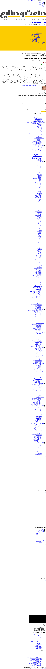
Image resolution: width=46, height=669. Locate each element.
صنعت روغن (41, 412)
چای (41, 639)
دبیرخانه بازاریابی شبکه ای (37, 653)
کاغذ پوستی (39, 233)
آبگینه (40, 162)
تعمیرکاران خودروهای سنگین (36, 129)
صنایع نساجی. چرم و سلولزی (38, 363)
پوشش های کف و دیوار (37, 273)
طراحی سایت (43, 668)
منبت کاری (39, 250)
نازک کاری (40, 254)
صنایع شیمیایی (41, 301)
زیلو (41, 202)
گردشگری (40, 542)
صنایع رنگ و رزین (38, 305)
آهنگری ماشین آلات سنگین (37, 123)
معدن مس (40, 452)
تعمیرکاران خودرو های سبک (36, 128)
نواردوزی (40, 263)
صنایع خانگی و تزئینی (38, 143)
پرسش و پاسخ (41, 46)
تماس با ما (42, 8)
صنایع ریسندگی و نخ (38, 369)
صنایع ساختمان (41, 264)
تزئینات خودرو (39, 126)
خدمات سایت (41, 26)
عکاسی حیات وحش (38, 420)
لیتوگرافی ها (39, 159)
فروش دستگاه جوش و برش (36, 404)
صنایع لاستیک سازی (38, 308)
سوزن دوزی (39, 216)
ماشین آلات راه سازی (37, 356)
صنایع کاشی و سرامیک (37, 287)
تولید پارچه (40, 638)
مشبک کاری (39, 245)
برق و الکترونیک (39, 269)
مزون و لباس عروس (38, 441)
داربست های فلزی (38, 276)
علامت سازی (39, 221)
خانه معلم (40, 351)
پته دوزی (40, 171)
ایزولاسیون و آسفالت (38, 268)
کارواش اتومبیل (39, 131)
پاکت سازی (39, 146)
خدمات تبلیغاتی (39, 33)
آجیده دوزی (39, 164)
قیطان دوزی (39, 231)
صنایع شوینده (39, 307)
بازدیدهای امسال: (40, 630)
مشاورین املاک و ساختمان (37, 297)
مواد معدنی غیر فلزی (38, 454)
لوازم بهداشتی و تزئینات (37, 293)
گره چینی (40, 238)
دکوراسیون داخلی (38, 278)
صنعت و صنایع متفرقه (39, 442)
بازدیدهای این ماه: (40, 629)
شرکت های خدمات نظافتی (36, 389)
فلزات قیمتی (39, 446)
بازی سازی (39, 643)
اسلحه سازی (39, 166)
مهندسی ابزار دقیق (38, 120)
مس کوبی (40, 244)
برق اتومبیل (39, 125)
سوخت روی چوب (38, 215)
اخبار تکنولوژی (39, 535)
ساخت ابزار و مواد (38, 204)
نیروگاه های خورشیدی (37, 380)
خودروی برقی (35, 85)
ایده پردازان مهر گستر (37, 652)
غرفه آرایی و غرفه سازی (37, 157)
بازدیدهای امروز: (40, 627)
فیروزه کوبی (39, 223)
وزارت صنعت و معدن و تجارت (36, 665)
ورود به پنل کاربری (33, 0)
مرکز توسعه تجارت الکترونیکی (36, 660)
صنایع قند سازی (39, 315)
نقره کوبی (40, 258)
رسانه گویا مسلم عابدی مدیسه (36, 654)
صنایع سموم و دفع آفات (37, 306)
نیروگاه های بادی (38, 379)
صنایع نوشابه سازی (38, 317)
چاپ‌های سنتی (39, 180)
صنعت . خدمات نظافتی (39, 388)
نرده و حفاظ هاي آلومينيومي (36, 346)
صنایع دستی (41, 161)
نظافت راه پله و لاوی (38, 391)
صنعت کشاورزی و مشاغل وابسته (37, 423)
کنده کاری (40, 235)
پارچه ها (40, 170)
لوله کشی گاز (39, 294)
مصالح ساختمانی (38, 298)
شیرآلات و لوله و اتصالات (37, 285)
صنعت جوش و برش (40, 397)
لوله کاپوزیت (39, 136)
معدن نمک (40, 453)
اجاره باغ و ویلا (39, 349)
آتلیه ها (40, 415)
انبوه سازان (39, 267)
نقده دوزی (40, 257)
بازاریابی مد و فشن (38, 436)
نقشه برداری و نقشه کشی (37, 300)
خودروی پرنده (29, 85)
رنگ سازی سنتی (38, 195)
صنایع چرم (40, 366)
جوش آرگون (39, 401)
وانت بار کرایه (39, 411)
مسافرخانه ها (39, 353)
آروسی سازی (39, 165)
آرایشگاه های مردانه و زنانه (37, 434)
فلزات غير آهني (39, 345)
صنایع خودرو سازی (38, 330)
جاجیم (40, 179)
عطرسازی (40, 644)
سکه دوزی (40, 213)
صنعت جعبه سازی (38, 155)
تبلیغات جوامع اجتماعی (35, 35)
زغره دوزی (39, 201)
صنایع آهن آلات (39, 326)
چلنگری (40, 184)
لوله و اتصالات (39, 137)
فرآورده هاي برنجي (38, 341)
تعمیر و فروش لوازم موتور (37, 127)
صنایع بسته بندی (39, 152)
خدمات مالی (39, 30)
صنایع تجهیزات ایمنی (38, 334)
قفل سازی (40, 225)
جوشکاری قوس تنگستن (37, 403)
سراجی (40, 208)
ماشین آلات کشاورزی (37, 360)
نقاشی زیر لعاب (39, 256)
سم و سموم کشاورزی (37, 424)
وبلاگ (43, 44)
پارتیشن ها (40, 270)
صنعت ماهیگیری (38, 636)
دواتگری (40, 194)
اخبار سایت (42, 43)
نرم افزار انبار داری (35, 40)
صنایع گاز (40, 374)
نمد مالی (40, 262)
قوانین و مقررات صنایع (39, 42)
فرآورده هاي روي (38, 342)
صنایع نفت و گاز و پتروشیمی (38, 371)
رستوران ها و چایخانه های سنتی (36, 352)
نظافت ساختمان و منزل (37, 392)
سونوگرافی (39, 386)
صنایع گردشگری (41, 347)
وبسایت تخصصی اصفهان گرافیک (35, 663)
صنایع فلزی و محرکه (40, 323)
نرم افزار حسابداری (35, 41)
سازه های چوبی (39, 281)
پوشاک (40, 364)
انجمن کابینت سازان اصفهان (38, 121)
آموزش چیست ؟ (38, 646)
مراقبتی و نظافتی (38, 296)
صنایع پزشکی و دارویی (37, 312)
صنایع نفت (40, 375)
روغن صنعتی (39, 373)
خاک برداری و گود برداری (37, 275)
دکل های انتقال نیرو (38, 378)
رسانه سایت (41, 48)
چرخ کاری (40, 181)
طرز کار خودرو (24, 85)
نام (45, 105)
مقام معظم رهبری (38, 661)
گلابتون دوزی (39, 240)
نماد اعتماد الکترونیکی (37, 662)
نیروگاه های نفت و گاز (37, 381)
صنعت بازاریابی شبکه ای (37, 635)
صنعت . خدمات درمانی (39, 383)
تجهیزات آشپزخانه (38, 274)
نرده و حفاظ (39, 299)
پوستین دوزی (39, 174)
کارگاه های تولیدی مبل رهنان (36, 430)
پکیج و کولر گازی (38, 271)
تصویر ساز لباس (38, 438)
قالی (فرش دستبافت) (37, 224)
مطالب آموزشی (41, 45)
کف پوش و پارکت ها (38, 292)
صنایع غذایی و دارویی (40, 309)
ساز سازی (40, 207)
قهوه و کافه (39, 319)
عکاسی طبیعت (39, 422)
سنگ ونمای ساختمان (38, 282)
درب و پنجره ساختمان (37, 277)
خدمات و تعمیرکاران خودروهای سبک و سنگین (35, 122)
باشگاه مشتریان (41, 47)
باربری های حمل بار (38, 407)
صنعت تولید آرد (39, 318)
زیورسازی (40, 203)
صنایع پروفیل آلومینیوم (37, 328)
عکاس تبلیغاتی (39, 416)
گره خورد (40, 239)
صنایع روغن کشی (38, 313)
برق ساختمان (39, 139)
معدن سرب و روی (38, 448)
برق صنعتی (39, 140)
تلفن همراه (40, 536)
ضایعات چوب (39, 637)
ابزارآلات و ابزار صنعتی (39, 115)
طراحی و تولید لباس (38, 440)
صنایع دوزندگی (39, 368)
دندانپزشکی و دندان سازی (37, 384)
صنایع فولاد (39, 331)
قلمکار (40, 230)
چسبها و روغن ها (38, 182)
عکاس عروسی (39, 417)
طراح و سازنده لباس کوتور (37, 439)
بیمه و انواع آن (39, 541)
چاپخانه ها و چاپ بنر (38, 148)
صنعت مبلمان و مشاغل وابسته (38, 427)
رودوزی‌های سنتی (38, 197)
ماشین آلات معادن (38, 362)
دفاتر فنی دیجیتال (38, 150)
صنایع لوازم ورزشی (38, 338)
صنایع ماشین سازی (40, 355)
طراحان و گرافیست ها (37, 156)
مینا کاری (40, 253)
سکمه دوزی (39, 212)
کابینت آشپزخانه (39, 289)
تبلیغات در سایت (41, 7)
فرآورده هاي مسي (38, 344)
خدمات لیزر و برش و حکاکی (36, 149)
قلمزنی (40, 229)
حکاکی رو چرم (39, 186)
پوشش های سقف (38, 272)
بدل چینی (40, 168)
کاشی (40, 232)
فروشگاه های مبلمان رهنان (36, 428)
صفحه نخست (41, 2)
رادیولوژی (40, 385)
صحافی (40, 151)
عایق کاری (40, 288)
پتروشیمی (40, 372)
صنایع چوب (39, 335)
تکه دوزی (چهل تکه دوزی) (37, 178)
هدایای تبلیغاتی (39, 160)
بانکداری (40, 642)
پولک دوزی (40, 175)
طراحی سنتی (39, 219)
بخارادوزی (40, 167)
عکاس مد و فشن (38, 418)
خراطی (40, 188)
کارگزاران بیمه (39, 394)
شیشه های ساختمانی (38, 286)
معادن (42, 443)
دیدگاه (44, 103)
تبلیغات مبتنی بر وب (35, 34)
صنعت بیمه (42, 393)
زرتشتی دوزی (39, 199)
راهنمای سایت (41, 5)
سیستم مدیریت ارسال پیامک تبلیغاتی (35, 655)
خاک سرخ (40, 444)
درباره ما (42, 3)
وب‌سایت (44, 109)
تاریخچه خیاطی (39, 648)
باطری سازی (39, 124)
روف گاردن (39, 280)
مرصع (40, 243)
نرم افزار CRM (36, 38)
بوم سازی (40, 169)
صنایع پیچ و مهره (38, 329)
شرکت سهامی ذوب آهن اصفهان (36, 658)
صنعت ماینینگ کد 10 (38, 634)
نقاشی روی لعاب (38, 255)
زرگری (40, 200)
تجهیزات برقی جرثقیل (37, 141)
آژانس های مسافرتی (38, 348)
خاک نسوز (40, 445)
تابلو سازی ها (39, 147)
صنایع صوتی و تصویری (37, 144)
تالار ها (40, 350)
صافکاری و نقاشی (38, 130)
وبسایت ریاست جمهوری (37, 664)
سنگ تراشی (39, 214)
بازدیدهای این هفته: (40, 628)
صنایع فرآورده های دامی (37, 314)
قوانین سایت (41, 6)
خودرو (40, 85)
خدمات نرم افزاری (38, 37)
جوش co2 (40, 400)
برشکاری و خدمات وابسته (37, 398)
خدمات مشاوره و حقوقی (37, 27)
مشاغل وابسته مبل (38, 431)
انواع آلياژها (39, 333)
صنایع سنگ (39, 336)
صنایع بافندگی (39, 365)
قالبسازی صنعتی (38, 119)
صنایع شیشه (39, 337)
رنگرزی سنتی (39, 196)
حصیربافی (40, 185)
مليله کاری (40, 249)
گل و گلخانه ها (39, 426)
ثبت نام (28, 0)
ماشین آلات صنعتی (38, 359)
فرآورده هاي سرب (38, 343)
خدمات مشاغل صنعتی (39, 530)
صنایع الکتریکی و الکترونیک (39, 138)
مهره (41, 252)
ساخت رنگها (39, 205)
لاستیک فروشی (39, 132)
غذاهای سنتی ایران (38, 647)
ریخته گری (40, 198)
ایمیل (44, 107)
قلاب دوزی (39, 226)
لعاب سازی (39, 242)
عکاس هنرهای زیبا (38, 419)
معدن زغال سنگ (38, 447)
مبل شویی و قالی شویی (37, 390)
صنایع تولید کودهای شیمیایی (36, 304)
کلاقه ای (40, 234)
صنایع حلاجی (39, 367)
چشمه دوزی (39, 183)
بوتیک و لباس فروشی (38, 437)
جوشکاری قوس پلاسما (37, 402)
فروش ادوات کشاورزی (37, 425)
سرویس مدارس (39, 408)
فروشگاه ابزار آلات (38, 118)
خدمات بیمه (39, 28)
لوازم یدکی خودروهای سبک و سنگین (35, 133)
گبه (41, 237)
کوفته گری (39, 236)
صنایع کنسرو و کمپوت (37, 316)
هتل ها (40, 354)
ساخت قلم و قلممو (38, 206)
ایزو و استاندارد (39, 29)
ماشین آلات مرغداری (38, 361)
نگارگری (40, 261)
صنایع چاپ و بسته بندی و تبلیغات (38, 145)
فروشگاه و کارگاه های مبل (37, 429)
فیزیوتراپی (40, 387)
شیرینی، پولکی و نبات (38, 311)
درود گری (40, 192)
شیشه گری (39, 217)
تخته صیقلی (39, 177)
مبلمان (40, 295)
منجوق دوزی (39, 251)
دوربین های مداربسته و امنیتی (36, 142)
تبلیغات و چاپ (36, 36)
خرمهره (40, 189)
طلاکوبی (40, 220)
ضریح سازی (39, 218)
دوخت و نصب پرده (38, 279)
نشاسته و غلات (39, 322)
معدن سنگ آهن (39, 449)
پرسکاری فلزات (39, 325)
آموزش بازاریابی (38, 533)
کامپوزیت (40, 290)
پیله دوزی (40, 176)
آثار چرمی (40, 163)
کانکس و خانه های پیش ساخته (36, 291)
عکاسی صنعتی (39, 421)
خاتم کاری (40, 187)
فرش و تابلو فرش (38, 222)
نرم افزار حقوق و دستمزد (34, 39)
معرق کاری (39, 248)
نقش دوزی (39, 260)
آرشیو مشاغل (41, 4)
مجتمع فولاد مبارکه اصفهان (36, 659)
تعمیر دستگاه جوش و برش (37, 399)
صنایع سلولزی (39, 370)
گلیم (41, 241)
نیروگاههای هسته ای (38, 382)
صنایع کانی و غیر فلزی (39, 332)
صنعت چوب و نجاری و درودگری (38, 405)
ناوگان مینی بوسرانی (38, 410)
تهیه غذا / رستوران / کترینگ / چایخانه (35, 310)
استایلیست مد (39, 435)
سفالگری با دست (38, 211)
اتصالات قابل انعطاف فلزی (37, 324)
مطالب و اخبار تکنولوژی (39, 534)
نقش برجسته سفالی (38, 259)
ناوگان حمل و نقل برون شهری (36, 409)
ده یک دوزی (39, 193)
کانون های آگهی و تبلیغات (37, 158)
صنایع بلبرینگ (39, 327)
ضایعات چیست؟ (38, 645)
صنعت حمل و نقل (40, 406)
